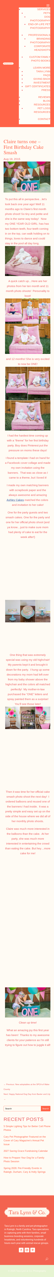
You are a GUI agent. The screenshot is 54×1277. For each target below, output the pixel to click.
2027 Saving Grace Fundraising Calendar (26, 1151)
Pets (46, 13)
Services (43, 9)
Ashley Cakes (15, 500)
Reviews (44, 97)
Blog (46, 100)
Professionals (39, 35)
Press (45, 90)
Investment (42, 82)
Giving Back (41, 78)
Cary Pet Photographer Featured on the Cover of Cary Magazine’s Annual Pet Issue (25, 1140)
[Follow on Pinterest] (32, 1250)
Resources (42, 104)
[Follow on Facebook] (21, 1250)
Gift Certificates (37, 86)
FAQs (46, 75)
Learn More (41, 67)
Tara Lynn (43, 71)
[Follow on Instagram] (27, 1250)
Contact (44, 119)
